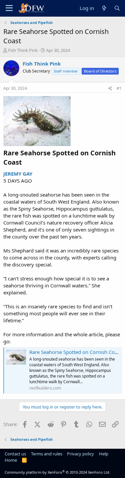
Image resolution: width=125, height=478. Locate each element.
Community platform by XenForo (57, 472)
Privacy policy (80, 454)
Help (103, 454)
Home (11, 460)
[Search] (117, 8)
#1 (119, 88)
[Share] (110, 88)
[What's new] (103, 8)
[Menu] (9, 8)
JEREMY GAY (17, 173)
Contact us (15, 454)
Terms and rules (46, 454)
